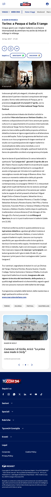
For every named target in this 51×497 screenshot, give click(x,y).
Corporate (6, 452)
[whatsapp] (14, 394)
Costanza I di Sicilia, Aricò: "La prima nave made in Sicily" (24, 350)
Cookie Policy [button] (31, 452)
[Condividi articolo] (4, 48)
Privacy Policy (7, 456)
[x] (19, 394)
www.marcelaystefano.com (14, 297)
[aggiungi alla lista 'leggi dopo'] (10, 48)
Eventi (5, 437)
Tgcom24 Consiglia (11, 428)
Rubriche (6, 420)
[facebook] (3, 394)
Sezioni (5, 403)
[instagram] (8, 394)
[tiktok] (41, 394)
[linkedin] (25, 394)
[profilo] (47, 4)
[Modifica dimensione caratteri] (16, 48)
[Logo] (25, 4)
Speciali (5, 411)
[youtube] (36, 394)
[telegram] (30, 394)
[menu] (3, 4)
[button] (25, 4)
